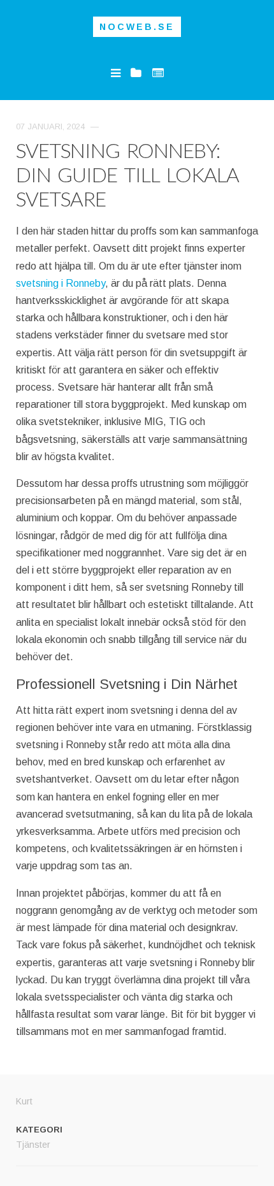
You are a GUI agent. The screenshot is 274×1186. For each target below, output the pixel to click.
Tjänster (33, 1144)
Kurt (24, 1101)
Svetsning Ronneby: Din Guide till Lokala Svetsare (127, 174)
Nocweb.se (137, 27)
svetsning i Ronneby (60, 283)
